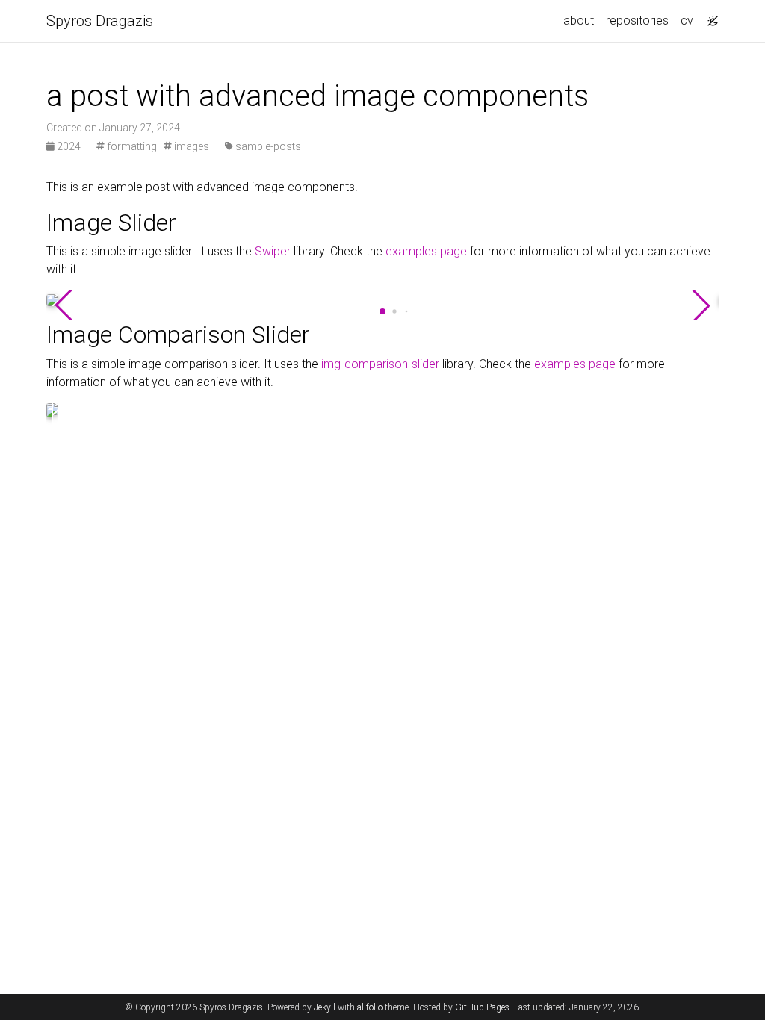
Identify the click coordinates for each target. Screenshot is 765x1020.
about (578, 20)
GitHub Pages (482, 1007)
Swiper (273, 251)
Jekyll (324, 1007)
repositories (637, 20)
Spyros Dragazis (99, 21)
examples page (426, 251)
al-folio (369, 1007)
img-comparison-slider (380, 364)
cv (687, 20)
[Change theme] (709, 16)
